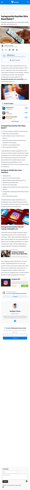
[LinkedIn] (15, 321)
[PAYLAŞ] (3, 51)
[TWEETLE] (6, 51)
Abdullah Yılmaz (9, 45)
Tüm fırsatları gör (15, 121)
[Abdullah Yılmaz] (15, 304)
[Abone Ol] (16, 49)
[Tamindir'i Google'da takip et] (15, 294)
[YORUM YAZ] (13, 51)
